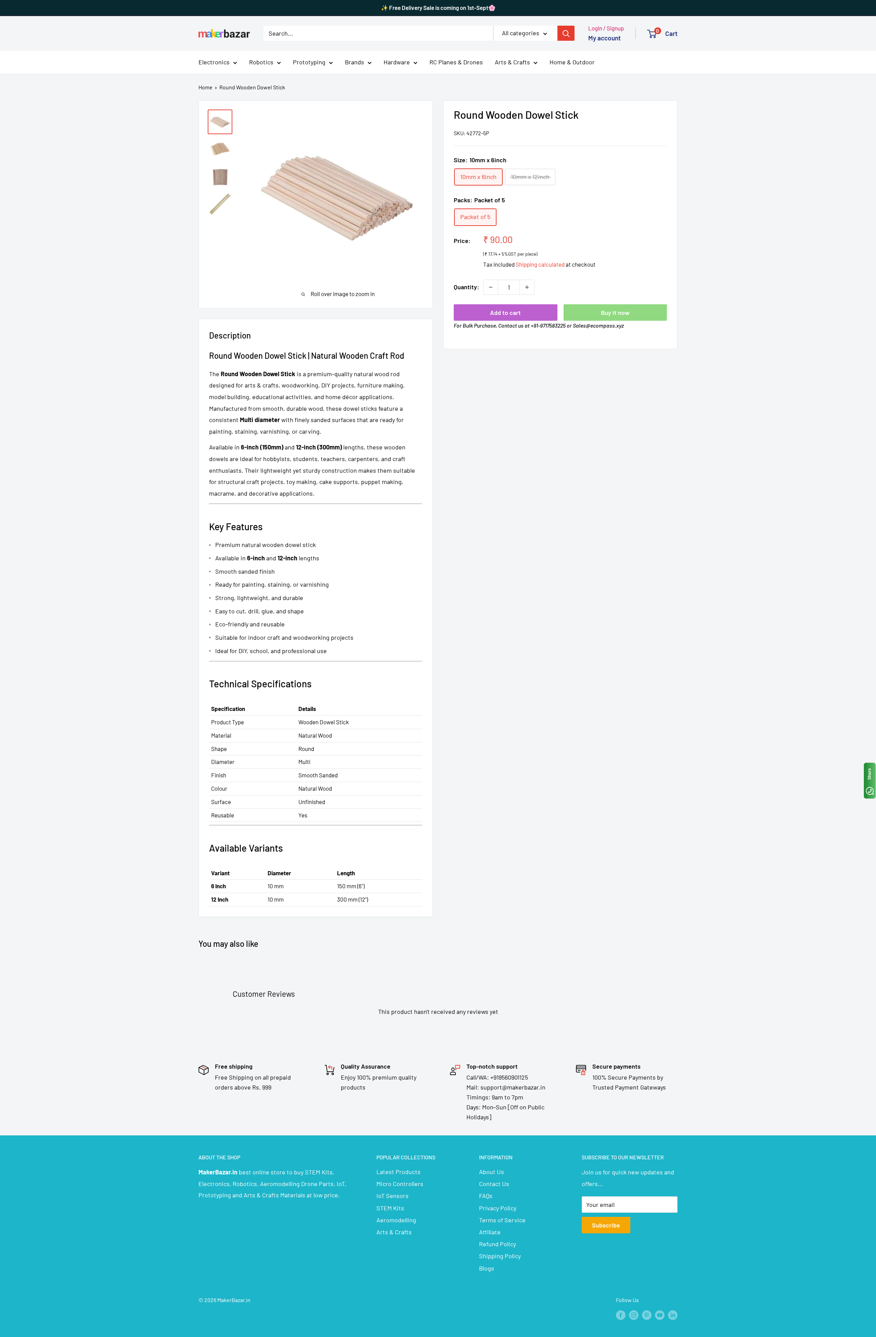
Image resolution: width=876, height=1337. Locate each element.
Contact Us (494, 1183)
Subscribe (606, 1225)
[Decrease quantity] (491, 287)
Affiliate (490, 1232)
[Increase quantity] (527, 287)
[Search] (566, 33)
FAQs (485, 1195)
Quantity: (466, 287)
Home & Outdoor (572, 62)
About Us (491, 1171)
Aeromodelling (396, 1220)
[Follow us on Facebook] (621, 1314)
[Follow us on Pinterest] (647, 1314)
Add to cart (505, 312)
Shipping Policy (500, 1256)
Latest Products (398, 1171)
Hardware (397, 62)
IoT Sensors (392, 1195)
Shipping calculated (540, 264)
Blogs (486, 1268)
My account (604, 38)
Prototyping (309, 62)
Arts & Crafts (512, 62)
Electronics (214, 62)
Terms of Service (502, 1220)
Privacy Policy (497, 1208)
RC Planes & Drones (456, 62)
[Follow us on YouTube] (660, 1314)
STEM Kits (390, 1208)
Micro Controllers (399, 1183)
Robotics (261, 62)
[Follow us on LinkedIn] (673, 1314)
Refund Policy (497, 1244)
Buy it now (615, 312)
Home (205, 87)
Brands (354, 62)
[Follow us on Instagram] (634, 1314)
